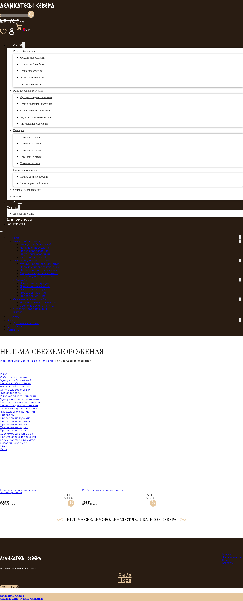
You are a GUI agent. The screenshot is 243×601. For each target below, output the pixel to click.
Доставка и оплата (23, 213)
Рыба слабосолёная (24, 51)
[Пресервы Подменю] (240, 280)
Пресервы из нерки (31, 150)
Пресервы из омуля (30, 156)
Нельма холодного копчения (36, 103)
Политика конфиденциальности (18, 568)
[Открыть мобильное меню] (1, 231)
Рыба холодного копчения (28, 90)
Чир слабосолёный (30, 84)
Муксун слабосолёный (32, 57)
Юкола (17, 196)
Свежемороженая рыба (26, 170)
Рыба (17, 45)
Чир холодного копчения (34, 123)
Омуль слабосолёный (32, 77)
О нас (12, 207)
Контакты (16, 224)
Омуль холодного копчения (35, 117)
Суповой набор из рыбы (27, 189)
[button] (69, 492)
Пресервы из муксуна (32, 137)
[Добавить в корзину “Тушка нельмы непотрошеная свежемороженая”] (70, 504)
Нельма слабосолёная (32, 64)
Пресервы (18, 130)
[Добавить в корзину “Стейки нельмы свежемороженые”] (153, 504)
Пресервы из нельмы (31, 143)
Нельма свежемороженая (34, 176)
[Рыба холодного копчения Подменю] (240, 260)
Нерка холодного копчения (35, 110)
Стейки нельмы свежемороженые (103, 490)
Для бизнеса (19, 219)
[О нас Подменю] (19, 207)
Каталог (226, 554)
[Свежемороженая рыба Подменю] (240, 299)
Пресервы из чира (30, 163)
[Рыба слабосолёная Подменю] (240, 241)
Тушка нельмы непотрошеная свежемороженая (18, 491)
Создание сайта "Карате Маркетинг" (22, 598)
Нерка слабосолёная (31, 70)
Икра (17, 202)
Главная (5, 360)
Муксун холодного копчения (36, 97)
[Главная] (27, 9)
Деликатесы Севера (12, 595)
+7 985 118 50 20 (9, 19)
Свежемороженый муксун (34, 183)
